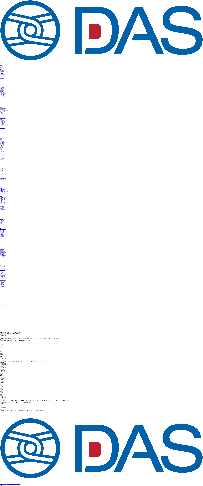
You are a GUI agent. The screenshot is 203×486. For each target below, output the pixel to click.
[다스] (101, 477)
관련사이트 (2, 483)
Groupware (2, 484)
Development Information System (12, 484)
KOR (1, 138)
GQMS (19, 484)
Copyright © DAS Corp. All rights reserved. (7, 485)
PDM (5, 484)
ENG (1, 140)
